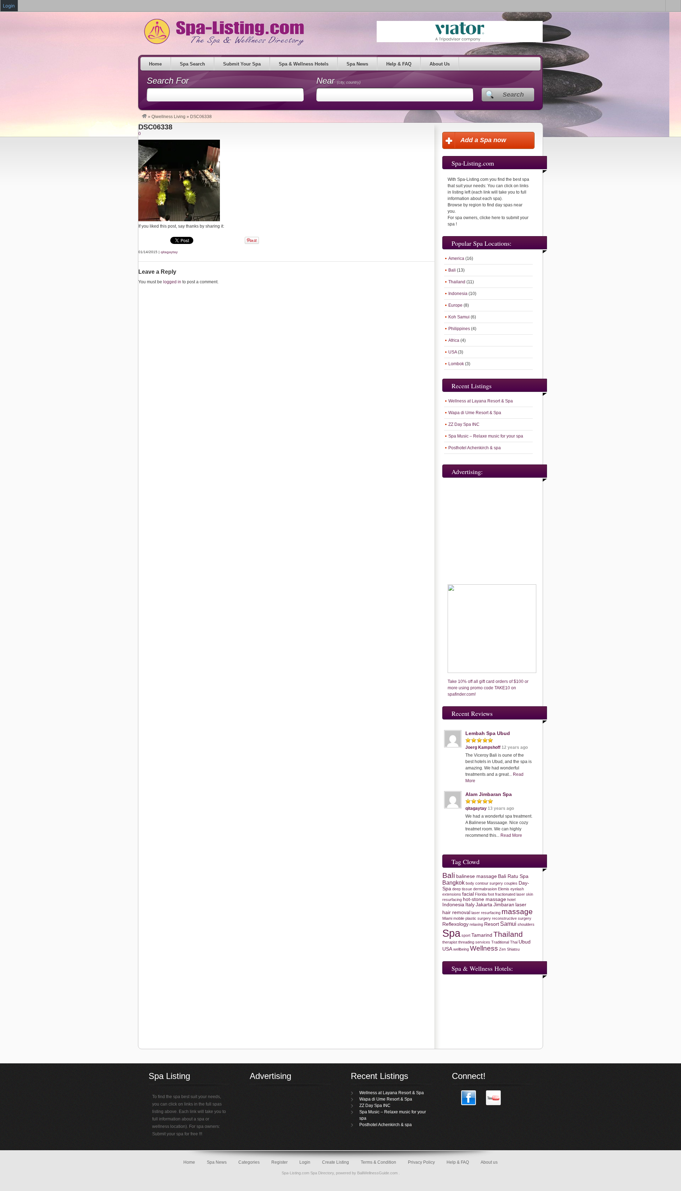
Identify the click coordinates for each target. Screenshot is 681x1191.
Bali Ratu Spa (513, 876)
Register (279, 1162)
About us (489, 1162)
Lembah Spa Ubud (487, 733)
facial (468, 894)
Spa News (357, 64)
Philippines (459, 328)
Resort (491, 924)
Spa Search (192, 64)
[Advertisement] (486, 525)
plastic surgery (478, 918)
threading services (474, 942)
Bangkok (453, 883)
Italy (470, 904)
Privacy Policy (421, 1162)
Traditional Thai (504, 942)
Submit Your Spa (242, 64)
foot (491, 894)
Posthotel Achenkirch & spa (474, 447)
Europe (455, 305)
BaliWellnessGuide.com (378, 1173)
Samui (508, 924)
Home (155, 64)
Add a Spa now (483, 140)
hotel (511, 899)
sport (465, 935)
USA (452, 352)
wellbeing (461, 949)
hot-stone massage (484, 899)
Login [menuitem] (9, 6)
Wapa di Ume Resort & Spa (474, 412)
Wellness (484, 948)
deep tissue (462, 889)
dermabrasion (485, 889)
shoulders (526, 924)
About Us (440, 64)
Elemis (503, 889)
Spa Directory (322, 1173)
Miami (447, 918)
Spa (451, 933)
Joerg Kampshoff (482, 747)
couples (510, 883)
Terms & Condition (378, 1162)
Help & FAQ (398, 64)
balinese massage (476, 876)
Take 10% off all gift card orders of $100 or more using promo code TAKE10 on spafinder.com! (488, 688)
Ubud (525, 942)
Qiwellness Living (168, 116)
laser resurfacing (485, 913)
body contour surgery (484, 883)
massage (517, 911)
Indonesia (457, 293)
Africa (453, 340)
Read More (511, 835)
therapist (449, 942)
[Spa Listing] (144, 116)
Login (304, 1162)
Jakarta (484, 904)
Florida (481, 894)
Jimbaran (503, 904)
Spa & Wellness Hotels (303, 64)
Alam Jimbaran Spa (488, 794)
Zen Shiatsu (509, 949)
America (456, 258)
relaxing (476, 924)
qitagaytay (169, 252)
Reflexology (455, 924)
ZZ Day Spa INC (464, 424)
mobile (458, 918)
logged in (172, 281)
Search (513, 94)
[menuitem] (673, 5)
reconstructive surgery (511, 918)
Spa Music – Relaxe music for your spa (485, 436)
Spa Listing (222, 31)
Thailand (456, 281)
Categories (249, 1162)
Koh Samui (459, 317)
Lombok (456, 363)
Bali (452, 270)
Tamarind (481, 935)
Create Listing (335, 1162)
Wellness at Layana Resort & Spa (480, 401)
